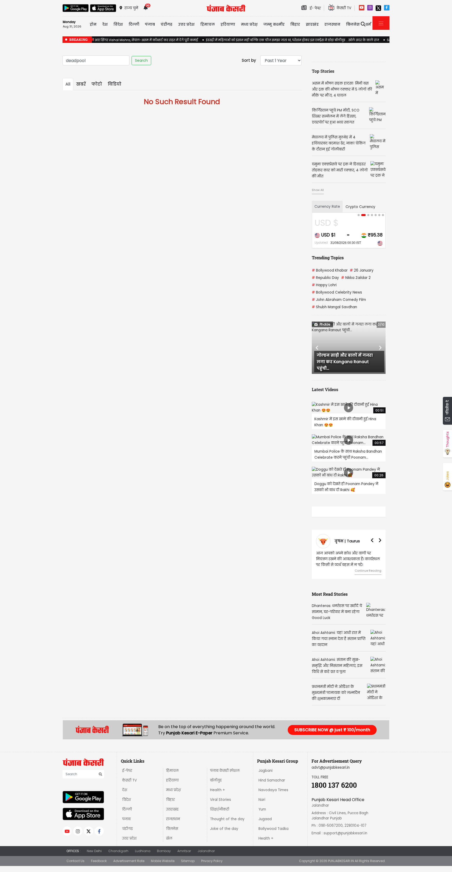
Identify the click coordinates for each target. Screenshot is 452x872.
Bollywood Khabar (330, 270)
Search (141, 60)
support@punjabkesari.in (345, 833)
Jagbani (265, 770)
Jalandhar (206, 851)
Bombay (164, 851)
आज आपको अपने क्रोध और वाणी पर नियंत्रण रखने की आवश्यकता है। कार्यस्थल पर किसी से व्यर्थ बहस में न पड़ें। (348, 559)
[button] (317, 348)
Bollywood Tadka (273, 828)
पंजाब (126, 819)
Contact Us (75, 861)
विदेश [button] (118, 24)
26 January (362, 270)
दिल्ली (134, 24)
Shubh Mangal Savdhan (334, 307)
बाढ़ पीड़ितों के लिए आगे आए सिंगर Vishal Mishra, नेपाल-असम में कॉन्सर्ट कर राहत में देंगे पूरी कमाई (130, 40)
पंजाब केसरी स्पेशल (225, 770)
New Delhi (94, 851)
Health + (217, 789)
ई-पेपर (127, 770)
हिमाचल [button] (207, 24)
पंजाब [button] (150, 24)
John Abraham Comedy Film (339, 299)
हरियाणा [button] (228, 24)
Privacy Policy (212, 861)
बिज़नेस (172, 828)
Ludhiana (142, 851)
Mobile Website (162, 861)
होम (93, 24)
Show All (318, 190)
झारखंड (312, 24)
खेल (169, 838)
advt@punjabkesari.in (331, 767)
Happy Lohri (324, 285)
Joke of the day (224, 828)
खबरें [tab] (81, 84)
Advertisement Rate (128, 861)
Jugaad (265, 819)
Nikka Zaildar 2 (356, 277)
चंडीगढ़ (127, 828)
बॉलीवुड (216, 780)
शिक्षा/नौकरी (219, 809)
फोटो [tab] (97, 84)
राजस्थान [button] (332, 24)
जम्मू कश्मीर (274, 24)
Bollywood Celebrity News (337, 292)
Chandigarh (118, 851)
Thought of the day (227, 819)
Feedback (99, 861)
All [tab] (67, 84)
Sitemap (188, 861)
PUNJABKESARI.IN (341, 861)
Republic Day (325, 277)
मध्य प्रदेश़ (249, 24)
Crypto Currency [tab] (360, 206)
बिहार (295, 24)
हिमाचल (172, 770)
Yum (262, 809)
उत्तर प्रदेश (186, 24)
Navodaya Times (273, 789)
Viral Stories (220, 799)
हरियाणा (172, 780)
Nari (261, 799)
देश (124, 789)
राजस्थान (173, 819)
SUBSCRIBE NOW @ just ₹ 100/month (332, 730)
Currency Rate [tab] (327, 206)
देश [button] (105, 24)
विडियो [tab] (114, 84)
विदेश (126, 799)
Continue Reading (368, 571)
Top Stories (323, 71)
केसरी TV (129, 780)
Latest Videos (325, 389)
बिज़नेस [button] (353, 24)
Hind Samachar (271, 780)
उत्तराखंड (172, 809)
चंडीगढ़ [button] (166, 24)
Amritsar (184, 851)
